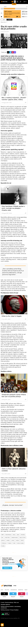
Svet (2, 589)
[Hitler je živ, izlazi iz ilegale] (14, 304)
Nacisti (22, 540)
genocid (3, 540)
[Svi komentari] (2, 624)
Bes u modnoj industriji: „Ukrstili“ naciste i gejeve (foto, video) (14, 98)
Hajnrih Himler (23, 537)
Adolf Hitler (7, 537)
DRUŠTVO (20, 589)
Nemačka (23, 534)
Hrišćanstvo (3, 543)
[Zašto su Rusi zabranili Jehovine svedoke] (14, 457)
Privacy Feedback (14, 610)
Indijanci (9, 543)
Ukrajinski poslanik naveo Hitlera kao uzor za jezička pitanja (14, 395)
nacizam (8, 540)
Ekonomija (14, 589)
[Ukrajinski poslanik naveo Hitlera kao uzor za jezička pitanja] (14, 383)
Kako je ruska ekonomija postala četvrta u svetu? (12, 13)
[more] (25, 102)
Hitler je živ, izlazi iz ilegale (12, 316)
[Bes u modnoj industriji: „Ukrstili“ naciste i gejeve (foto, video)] (14, 86)
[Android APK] (5, 614)
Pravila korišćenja (9, 602)
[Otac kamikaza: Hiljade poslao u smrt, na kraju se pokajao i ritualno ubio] (14, 194)
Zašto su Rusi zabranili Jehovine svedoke (13, 470)
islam (14, 543)
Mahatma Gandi (14, 537)
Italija (14, 534)
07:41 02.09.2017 (5, 31)
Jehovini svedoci (20, 543)
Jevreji (12, 540)
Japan (18, 534)
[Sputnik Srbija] (4, 2)
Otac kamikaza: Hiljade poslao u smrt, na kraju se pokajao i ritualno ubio (13, 208)
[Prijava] (17, 1)
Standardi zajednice (5, 604)
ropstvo (17, 540)
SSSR (2, 534)
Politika (7, 589)
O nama (2, 602)
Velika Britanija (8, 534)
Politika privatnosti (5, 610)
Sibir (2, 537)
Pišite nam (16, 602)
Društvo (3, 545)
